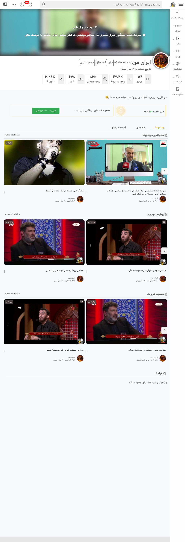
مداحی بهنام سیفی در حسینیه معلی (64, 270)
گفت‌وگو (101, 62)
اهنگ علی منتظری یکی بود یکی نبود (64, 191)
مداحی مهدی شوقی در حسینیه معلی (147, 270)
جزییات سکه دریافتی (46, 110)
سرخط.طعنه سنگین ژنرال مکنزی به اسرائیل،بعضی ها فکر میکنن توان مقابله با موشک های (136, 192)
